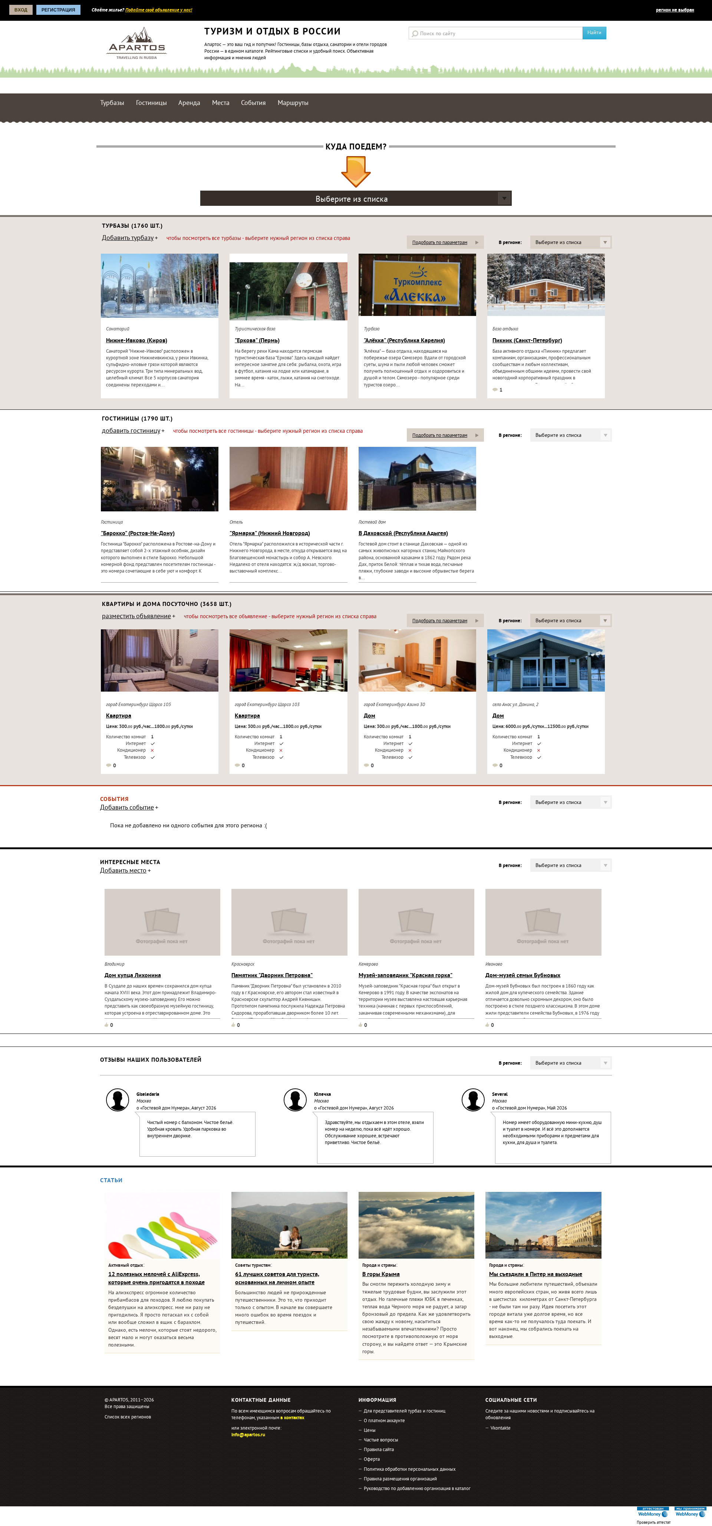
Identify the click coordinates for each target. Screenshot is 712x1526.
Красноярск (242, 965)
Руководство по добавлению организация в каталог (417, 1489)
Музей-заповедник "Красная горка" (405, 975)
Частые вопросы (381, 1440)
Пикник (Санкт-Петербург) (527, 341)
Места (221, 103)
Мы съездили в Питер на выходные (535, 1274)
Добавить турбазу (128, 238)
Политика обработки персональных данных (410, 1470)
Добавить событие (127, 808)
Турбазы (112, 103)
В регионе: (510, 243)
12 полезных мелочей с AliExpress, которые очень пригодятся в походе (156, 1278)
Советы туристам (253, 1266)
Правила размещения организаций (400, 1479)
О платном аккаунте (384, 1421)
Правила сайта (379, 1450)
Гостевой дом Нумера (164, 1108)
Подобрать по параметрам (439, 243)
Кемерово (368, 965)
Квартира (118, 716)
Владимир (115, 965)
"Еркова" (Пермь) (257, 341)
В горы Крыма (381, 1274)
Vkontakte (501, 1428)
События (253, 103)
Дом (369, 716)
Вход (20, 10)
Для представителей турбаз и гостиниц (404, 1411)
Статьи (111, 1180)
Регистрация (58, 10)
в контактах (292, 1418)
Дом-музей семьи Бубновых (522, 975)
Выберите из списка (352, 200)
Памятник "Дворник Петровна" (272, 975)
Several (500, 1095)
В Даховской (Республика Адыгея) (403, 533)
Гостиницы (151, 103)
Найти (594, 33)
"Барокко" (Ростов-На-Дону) (138, 533)
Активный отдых (125, 1266)
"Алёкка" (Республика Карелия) (404, 341)
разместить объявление (136, 617)
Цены (370, 1431)
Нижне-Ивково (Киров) (136, 341)
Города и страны (379, 1266)
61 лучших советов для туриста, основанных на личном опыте (277, 1278)
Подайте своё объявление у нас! (158, 10)
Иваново (493, 965)
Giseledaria (147, 1095)
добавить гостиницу (131, 431)
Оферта (372, 1460)
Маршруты (293, 103)
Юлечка (322, 1095)
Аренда (189, 103)
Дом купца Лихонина (133, 975)
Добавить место (123, 871)
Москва (143, 1101)
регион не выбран (675, 10)
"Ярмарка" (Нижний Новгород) (270, 533)
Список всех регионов (128, 1417)
